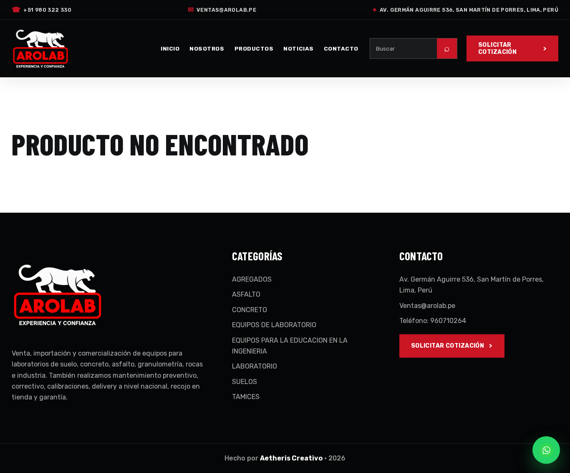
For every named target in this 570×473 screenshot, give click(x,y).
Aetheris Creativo (291, 458)
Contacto (341, 48)
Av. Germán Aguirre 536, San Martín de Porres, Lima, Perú (465, 9)
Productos (254, 48)
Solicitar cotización (497, 48)
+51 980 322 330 (41, 9)
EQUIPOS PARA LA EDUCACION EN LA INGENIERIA (290, 345)
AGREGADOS (252, 279)
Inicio (170, 48)
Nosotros (206, 48)
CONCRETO (249, 310)
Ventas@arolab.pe (222, 9)
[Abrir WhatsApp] (546, 450)
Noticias (298, 48)
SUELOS (244, 382)
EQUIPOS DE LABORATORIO (274, 325)
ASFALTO (246, 294)
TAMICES (246, 397)
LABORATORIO (254, 366)
